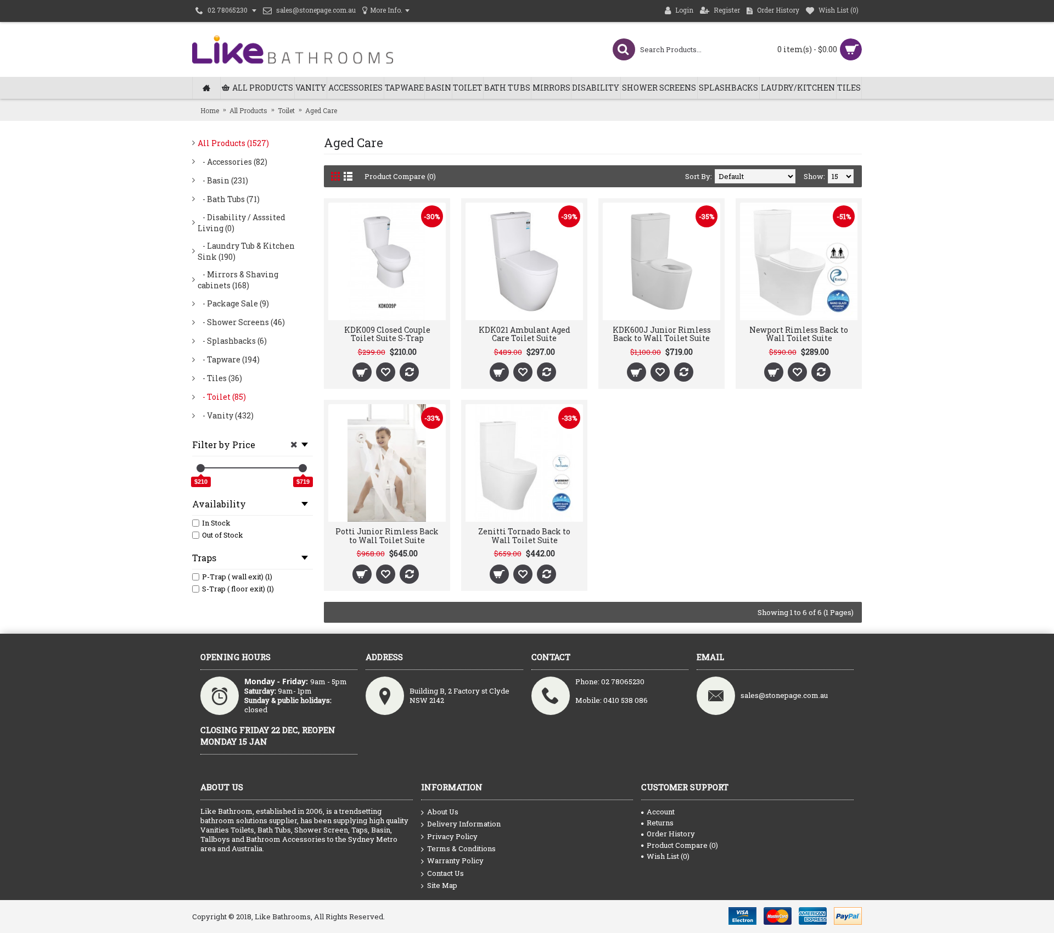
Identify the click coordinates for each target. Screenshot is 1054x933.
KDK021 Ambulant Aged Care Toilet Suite (524, 334)
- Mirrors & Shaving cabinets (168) (238, 279)
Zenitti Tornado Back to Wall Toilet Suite (524, 535)
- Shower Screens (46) (241, 322)
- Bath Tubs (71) (229, 199)
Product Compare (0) (400, 176)
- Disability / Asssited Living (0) (241, 222)
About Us (442, 812)
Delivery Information (464, 824)
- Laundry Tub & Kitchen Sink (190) (246, 251)
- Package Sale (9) (233, 303)
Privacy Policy (452, 836)
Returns (660, 823)
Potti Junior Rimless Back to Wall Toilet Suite (387, 535)
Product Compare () (682, 845)
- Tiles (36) (220, 378)
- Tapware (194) (229, 359)
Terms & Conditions (461, 848)
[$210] (201, 468)
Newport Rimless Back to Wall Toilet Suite (798, 334)
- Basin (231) (223, 180)
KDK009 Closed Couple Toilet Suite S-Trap (387, 334)
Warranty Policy (455, 860)
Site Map (442, 885)
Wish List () (668, 856)
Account (661, 812)
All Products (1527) (233, 143)
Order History (671, 834)
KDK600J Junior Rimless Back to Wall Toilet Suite (662, 334)
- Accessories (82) (232, 162)
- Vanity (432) (226, 415)
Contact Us (445, 873)
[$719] (303, 468)
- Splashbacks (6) (232, 341)
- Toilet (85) (222, 397)
